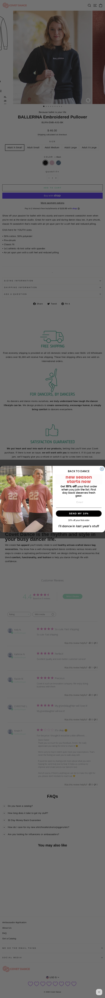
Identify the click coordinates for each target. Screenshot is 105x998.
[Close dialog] (102, 469)
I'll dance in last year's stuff (78, 526)
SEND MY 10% (79, 513)
